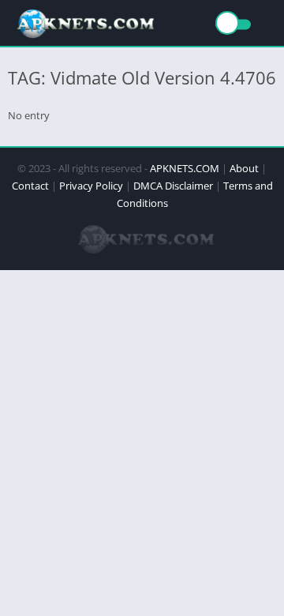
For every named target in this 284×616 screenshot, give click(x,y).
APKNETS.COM (184, 168)
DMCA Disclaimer (173, 185)
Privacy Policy (91, 185)
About (244, 168)
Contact (30, 185)
